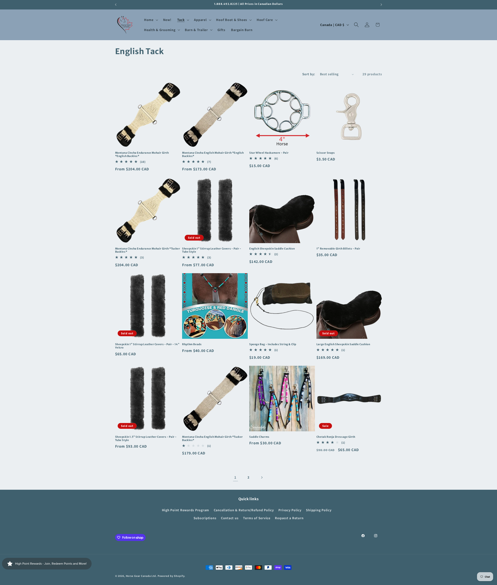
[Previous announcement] (115, 4)
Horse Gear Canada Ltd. (141, 576)
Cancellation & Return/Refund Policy (244, 510)
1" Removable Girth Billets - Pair (338, 248)
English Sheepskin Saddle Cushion (272, 248)
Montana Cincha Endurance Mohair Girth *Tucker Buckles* (147, 250)
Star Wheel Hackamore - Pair (268, 152)
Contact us (230, 518)
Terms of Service (256, 518)
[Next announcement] (381, 4)
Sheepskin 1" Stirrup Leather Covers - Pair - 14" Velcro (147, 346)
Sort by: (308, 74)
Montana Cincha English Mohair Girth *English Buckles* (213, 154)
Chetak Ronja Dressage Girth (335, 437)
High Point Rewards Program (185, 510)
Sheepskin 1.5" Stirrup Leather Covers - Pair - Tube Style (146, 438)
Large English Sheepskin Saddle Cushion (343, 344)
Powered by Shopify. (171, 576)
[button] (150, 20)
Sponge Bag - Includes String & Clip (272, 344)
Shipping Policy (318, 510)
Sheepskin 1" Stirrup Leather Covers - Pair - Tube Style (211, 250)
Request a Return (289, 518)
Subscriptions (205, 518)
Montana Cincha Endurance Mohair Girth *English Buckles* (142, 154)
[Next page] (261, 477)
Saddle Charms (259, 437)
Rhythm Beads (192, 344)
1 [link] (235, 477)
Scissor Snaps (325, 152)
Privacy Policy (290, 510)
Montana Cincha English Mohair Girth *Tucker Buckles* (212, 438)
